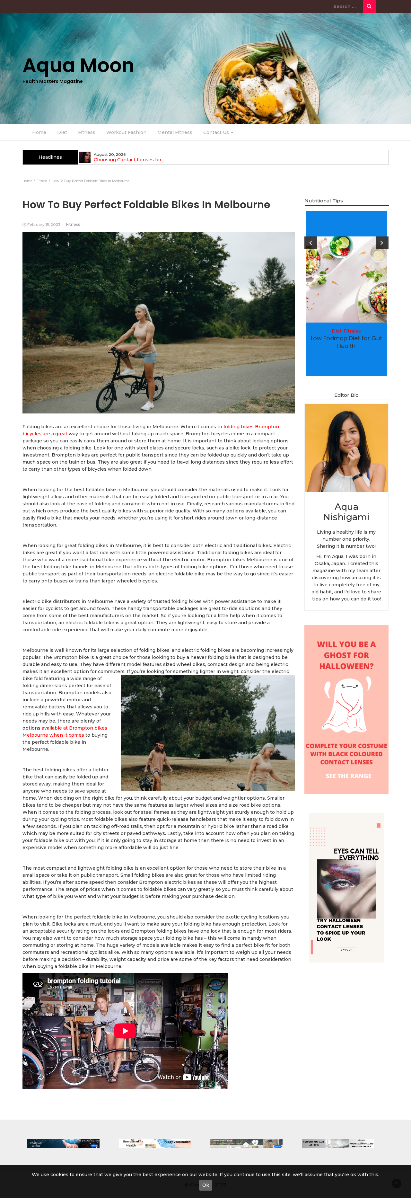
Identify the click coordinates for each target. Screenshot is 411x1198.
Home (39, 132)
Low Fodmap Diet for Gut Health (346, 342)
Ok (205, 1185)
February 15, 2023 (43, 224)
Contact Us (216, 132)
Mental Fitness (174, 132)
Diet (62, 132)
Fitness (86, 132)
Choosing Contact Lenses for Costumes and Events (128, 162)
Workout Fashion (126, 132)
